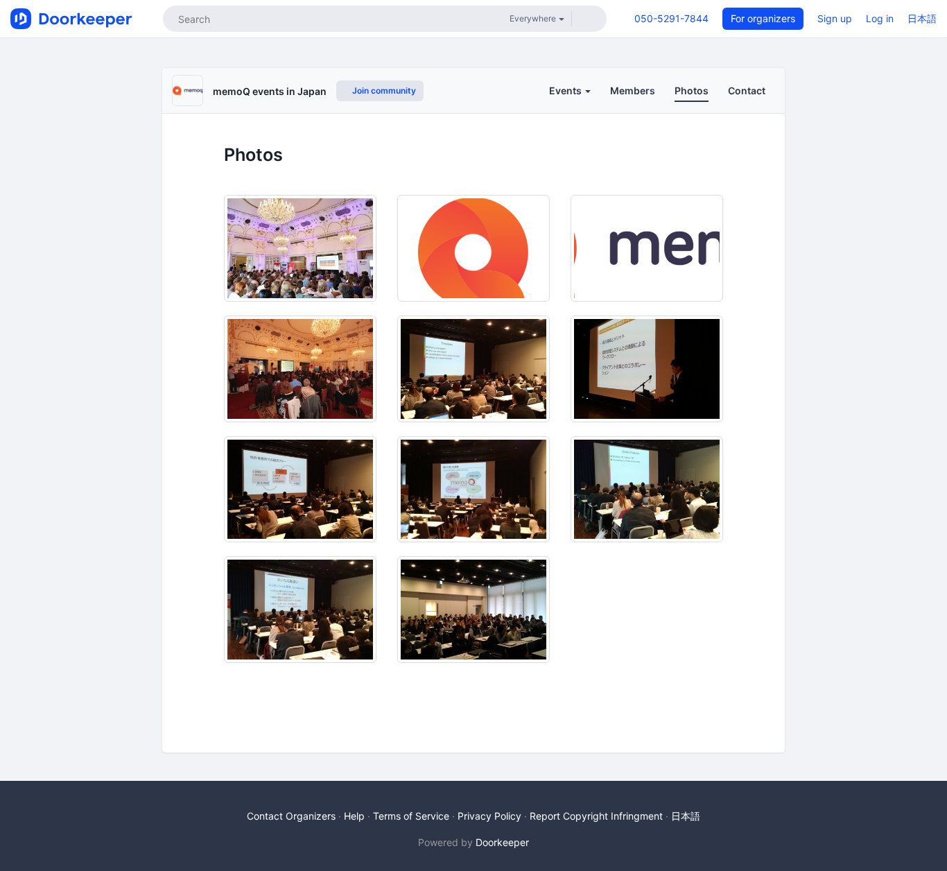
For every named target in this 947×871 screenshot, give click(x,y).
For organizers (763, 18)
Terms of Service (411, 816)
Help (354, 816)
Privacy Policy (489, 816)
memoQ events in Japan (270, 91)
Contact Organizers (291, 816)
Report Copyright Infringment (596, 816)
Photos (692, 90)
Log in (880, 18)
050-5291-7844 (671, 18)
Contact (746, 90)
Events (566, 90)
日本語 (922, 18)
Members (632, 90)
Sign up (834, 18)
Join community (383, 90)
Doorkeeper (502, 842)
